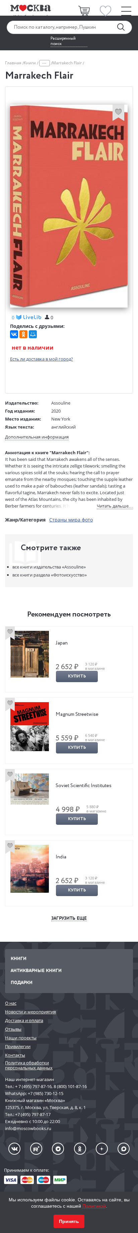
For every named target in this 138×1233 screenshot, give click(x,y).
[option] (69, 659)
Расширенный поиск (63, 41)
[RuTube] (36, 1149)
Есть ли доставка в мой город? (41, 359)
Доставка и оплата (24, 1020)
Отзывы (13, 1029)
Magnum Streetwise (77, 714)
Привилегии (17, 1046)
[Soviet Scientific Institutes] (29, 788)
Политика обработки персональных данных (29, 1065)
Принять (69, 1221)
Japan (62, 643)
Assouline (60, 403)
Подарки (21, 982)
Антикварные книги (36, 970)
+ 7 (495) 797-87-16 (33, 1086)
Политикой (94, 1206)
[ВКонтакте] (14, 334)
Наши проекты (21, 1038)
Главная (13, 63)
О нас (10, 1003)
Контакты (15, 1055)
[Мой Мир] (33, 334)
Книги (30, 63)
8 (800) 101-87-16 (70, 1086)
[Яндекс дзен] (102, 1149)
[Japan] (29, 654)
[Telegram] (58, 1149)
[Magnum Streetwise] (29, 726)
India (61, 857)
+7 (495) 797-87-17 (33, 1114)
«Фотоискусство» (49, 575)
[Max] (124, 1149)
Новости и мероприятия (30, 1012)
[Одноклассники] (23, 334)
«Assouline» (49, 567)
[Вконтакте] (14, 1149)
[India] (29, 868)
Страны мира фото (71, 520)
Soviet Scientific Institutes (84, 785)
